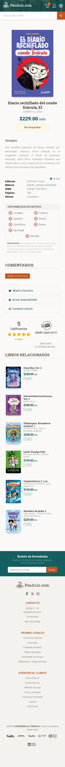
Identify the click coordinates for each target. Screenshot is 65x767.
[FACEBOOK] (27, 593)
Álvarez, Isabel (31, 370)
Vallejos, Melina (32, 454)
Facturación (32, 706)
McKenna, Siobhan (32, 431)
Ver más (56, 179)
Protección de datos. (32, 647)
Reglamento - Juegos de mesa (32, 661)
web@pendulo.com (33, 612)
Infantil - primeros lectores (41, 185)
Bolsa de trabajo (32, 621)
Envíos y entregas (32, 692)
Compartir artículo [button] (22, 308)
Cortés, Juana (44, 514)
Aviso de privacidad (32, 638)
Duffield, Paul (31, 429)
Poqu (42, 429)
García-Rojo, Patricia (34, 484)
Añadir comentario (17, 275)
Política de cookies (32, 652)
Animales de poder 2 (35, 511)
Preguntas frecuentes (32, 697)
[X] (32, 593)
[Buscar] (61, 16)
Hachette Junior (36, 181)
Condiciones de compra (33, 657)
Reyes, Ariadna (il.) (33, 516)
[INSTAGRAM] (38, 593)
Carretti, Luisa (32, 111)
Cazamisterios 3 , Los (36, 481)
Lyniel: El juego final (34, 452)
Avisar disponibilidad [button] (24, 299)
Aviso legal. (32, 642)
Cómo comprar (33, 678)
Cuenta (32, 701)
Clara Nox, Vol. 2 (33, 368)
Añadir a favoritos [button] (22, 290)
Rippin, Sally (30, 401)
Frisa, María (30, 514)
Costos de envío (32, 683)
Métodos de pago (32, 687)
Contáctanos (32, 616)
